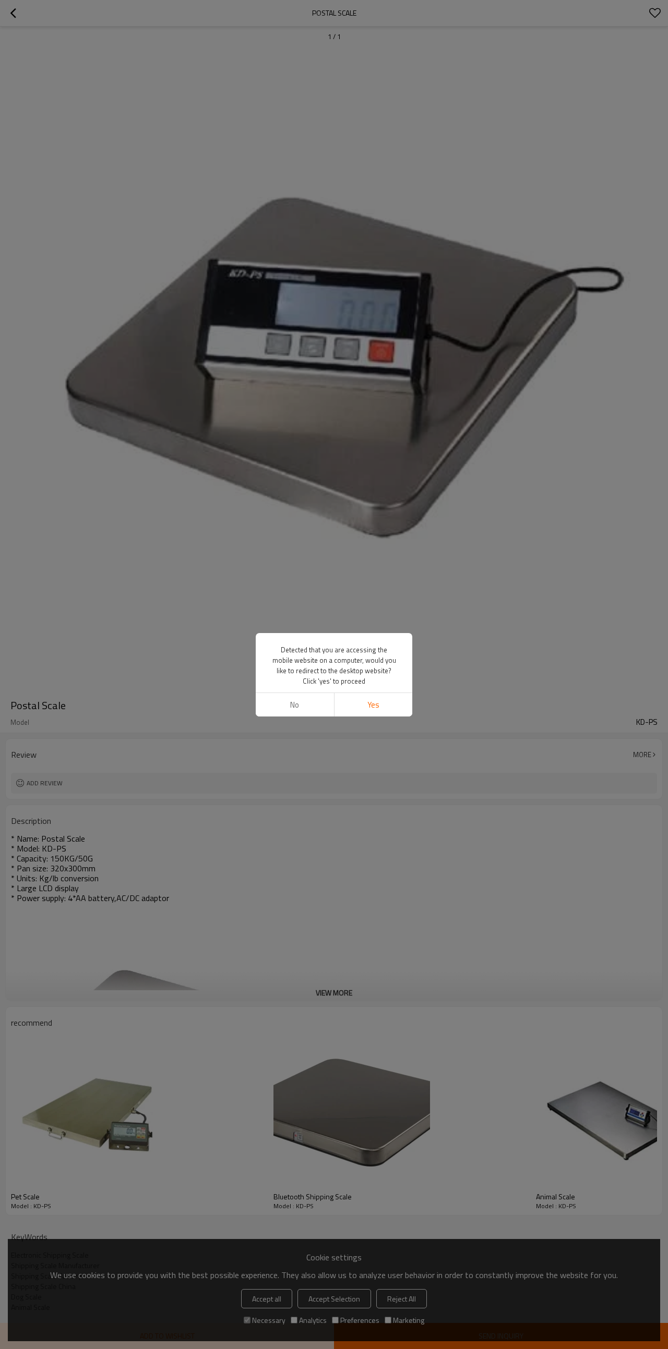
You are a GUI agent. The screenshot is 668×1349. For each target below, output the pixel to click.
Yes (373, 705)
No (294, 705)
